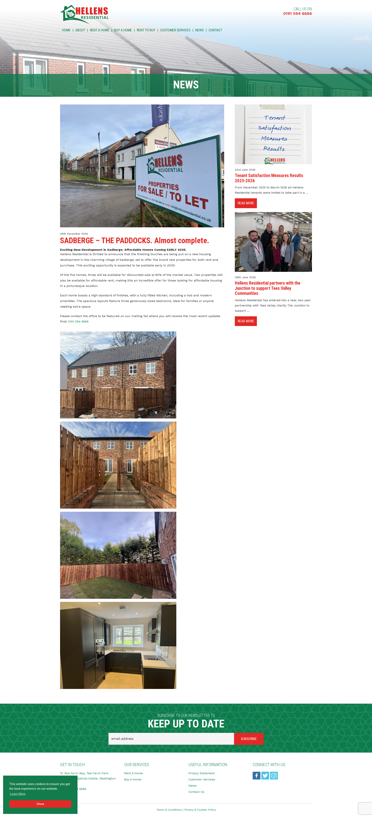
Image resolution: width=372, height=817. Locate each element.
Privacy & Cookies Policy (200, 809)
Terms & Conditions (169, 809)
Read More (246, 203)
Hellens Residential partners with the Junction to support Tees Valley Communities (267, 288)
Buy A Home (123, 30)
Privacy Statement (202, 773)
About (80, 30)
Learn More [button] (18, 794)
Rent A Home (99, 30)
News (199, 30)
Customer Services (175, 30)
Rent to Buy (146, 30)
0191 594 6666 (297, 13)
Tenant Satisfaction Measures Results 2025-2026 (269, 178)
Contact (215, 30)
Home (66, 30)
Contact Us (196, 792)
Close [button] (40, 803)
